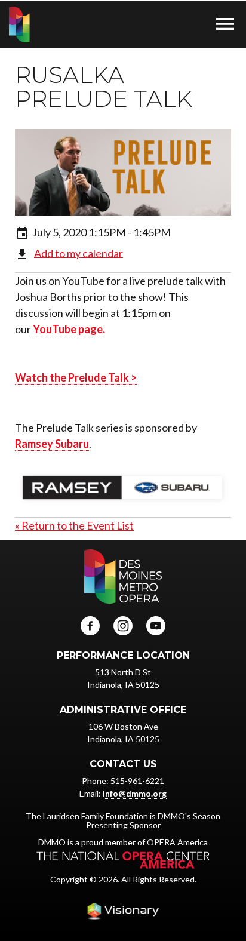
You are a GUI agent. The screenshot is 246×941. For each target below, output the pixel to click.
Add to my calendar (78, 252)
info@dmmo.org (135, 793)
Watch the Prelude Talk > (76, 377)
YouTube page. (69, 329)
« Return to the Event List (74, 525)
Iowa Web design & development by (123, 911)
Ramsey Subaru (52, 443)
